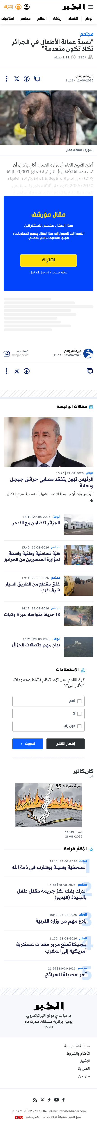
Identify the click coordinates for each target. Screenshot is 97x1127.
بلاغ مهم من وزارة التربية (61, 921)
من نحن (84, 1077)
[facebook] (27, 79)
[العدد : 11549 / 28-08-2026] (48, 805)
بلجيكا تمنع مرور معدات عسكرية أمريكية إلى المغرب (51, 948)
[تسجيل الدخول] (27, 7)
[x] (16, 79)
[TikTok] (49, 1100)
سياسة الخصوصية (77, 1047)
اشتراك (48, 260)
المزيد (90, 776)
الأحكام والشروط (78, 1054)
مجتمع (25, 19)
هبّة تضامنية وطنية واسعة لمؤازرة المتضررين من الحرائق (32, 557)
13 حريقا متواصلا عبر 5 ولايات (32, 615)
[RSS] (35, 1100)
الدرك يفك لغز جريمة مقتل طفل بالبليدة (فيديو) (52, 894)
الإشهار (85, 1062)
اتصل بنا (84, 1069)
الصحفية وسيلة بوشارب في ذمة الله (49, 867)
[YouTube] (56, 1100)
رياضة (57, 19)
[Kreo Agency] (19, 1117)
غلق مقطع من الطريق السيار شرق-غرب (32, 587)
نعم (72, 701)
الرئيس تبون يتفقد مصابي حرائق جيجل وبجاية (51, 483)
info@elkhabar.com (72, 1111)
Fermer (91, 7)
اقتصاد (73, 19)
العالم (41, 19)
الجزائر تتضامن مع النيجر (36, 523)
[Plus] (7, 79)
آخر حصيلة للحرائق (66, 975)
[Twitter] (42, 1100)
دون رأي (69, 726)
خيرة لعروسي (84, 76)
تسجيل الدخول (39, 273)
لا (74, 713)
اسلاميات (7, 19)
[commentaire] (37, 79)
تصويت (30, 744)
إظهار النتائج (65, 744)
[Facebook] (63, 1100)
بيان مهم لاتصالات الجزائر (36, 645)
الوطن (89, 19)
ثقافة (83, 861)
